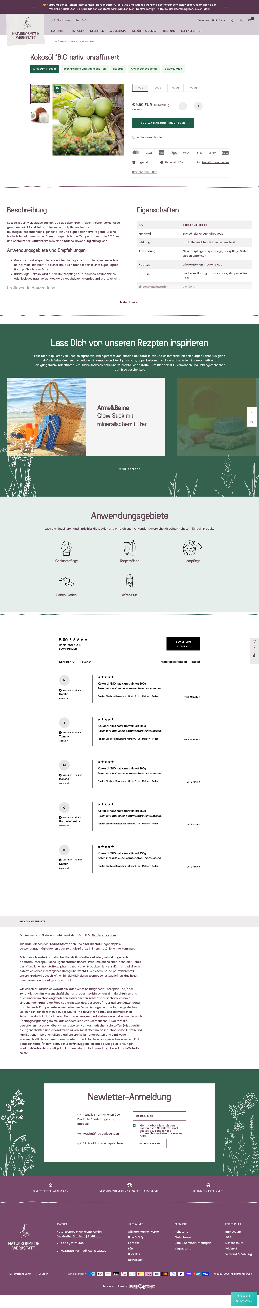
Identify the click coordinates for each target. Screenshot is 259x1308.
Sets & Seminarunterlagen (193, 1243)
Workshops (118, 31)
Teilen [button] (155, 696)
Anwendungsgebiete (144, 68)
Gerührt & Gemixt (145, 31)
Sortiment (58, 31)
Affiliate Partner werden (144, 1231)
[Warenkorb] (250, 20)
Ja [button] (139, 696)
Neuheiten (97, 31)
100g (140, 87)
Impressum (233, 1231)
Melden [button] (146, 696)
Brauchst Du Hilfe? (144, 172)
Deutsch (43, 1273)
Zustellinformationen (215, 162)
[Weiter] (252, 422)
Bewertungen (173, 68)
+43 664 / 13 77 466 (70, 1243)
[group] (77, 640)
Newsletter (135, 1260)
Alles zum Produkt (44, 68)
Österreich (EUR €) (210, 20)
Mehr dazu (127, 302)
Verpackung (183, 1248)
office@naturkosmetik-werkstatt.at (81, 1250)
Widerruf (231, 1248)
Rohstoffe (181, 1231)
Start (54, 41)
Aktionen (78, 31)
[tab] (173, 662)
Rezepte (118, 68)
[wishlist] (232, 20)
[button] (244, 1299)
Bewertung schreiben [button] (183, 644)
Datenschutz (234, 1243)
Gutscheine (183, 1237)
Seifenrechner (191, 31)
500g (175, 87)
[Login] (241, 20)
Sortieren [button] (65, 661)
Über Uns (169, 31)
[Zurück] (252, 412)
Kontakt (133, 1243)
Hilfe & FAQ (135, 1237)
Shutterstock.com (103, 935)
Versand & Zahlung (238, 1254)
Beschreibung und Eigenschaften (84, 68)
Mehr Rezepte (129, 469)
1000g (193, 87)
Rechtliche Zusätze (32, 922)
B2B (130, 1248)
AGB (228, 1237)
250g (158, 87)
